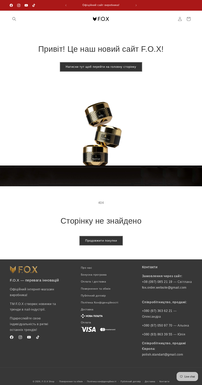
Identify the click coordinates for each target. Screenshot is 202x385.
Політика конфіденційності (102, 381)
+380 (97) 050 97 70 (157, 325)
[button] (14, 19)
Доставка (150, 381)
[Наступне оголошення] (136, 5)
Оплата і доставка (93, 281)
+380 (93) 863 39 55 (157, 334)
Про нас (86, 267)
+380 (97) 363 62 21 (157, 311)
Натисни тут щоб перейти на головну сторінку (101, 66)
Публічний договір (93, 295)
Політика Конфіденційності (99, 302)
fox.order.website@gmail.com (164, 287)
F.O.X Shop (48, 381)
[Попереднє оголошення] (66, 5)
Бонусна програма (94, 274)
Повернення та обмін (96, 288)
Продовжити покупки (101, 240)
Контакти (164, 381)
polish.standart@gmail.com (162, 354)
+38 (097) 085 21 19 (157, 281)
